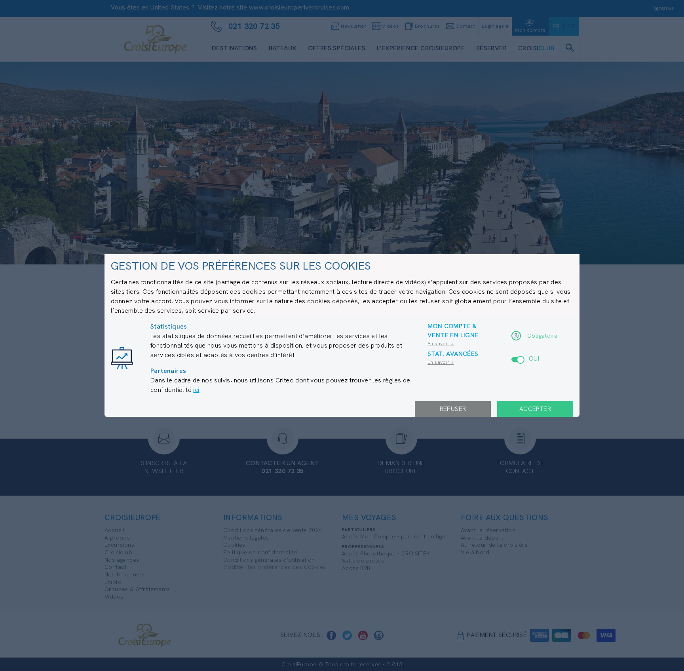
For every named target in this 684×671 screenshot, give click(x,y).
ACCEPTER (535, 409)
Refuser (453, 409)
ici (196, 390)
